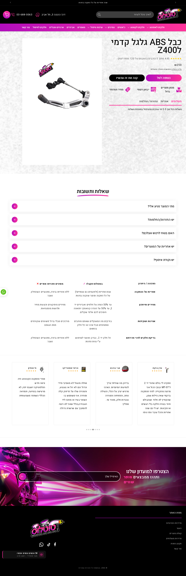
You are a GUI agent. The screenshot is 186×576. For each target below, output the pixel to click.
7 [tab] (86, 429)
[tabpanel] (156, 393)
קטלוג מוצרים (176, 533)
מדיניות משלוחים (174, 538)
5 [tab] (90, 429)
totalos (97, 568)
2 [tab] (97, 429)
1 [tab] (99, 429)
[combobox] (125, 14)
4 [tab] (93, 429)
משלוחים (176, 101)
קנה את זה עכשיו (127, 78)
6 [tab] (88, 429)
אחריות (164, 101)
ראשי (179, 528)
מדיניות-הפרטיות (174, 523)
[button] (6, 14)
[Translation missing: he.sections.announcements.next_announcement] (10, 3)
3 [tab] (95, 429)
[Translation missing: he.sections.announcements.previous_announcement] (175, 3)
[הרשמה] (22, 476)
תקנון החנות (176, 543)
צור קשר (178, 548)
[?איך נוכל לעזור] (99, 14)
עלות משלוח (176, 69)
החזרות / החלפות (148, 101)
